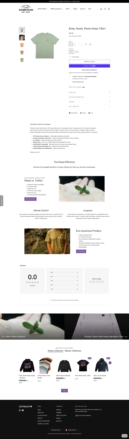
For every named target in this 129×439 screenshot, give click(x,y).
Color (71, 49)
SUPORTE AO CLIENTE (43, 424)
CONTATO (40, 418)
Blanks (75, 9)
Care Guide (72, 92)
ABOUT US (58, 421)
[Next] (110, 362)
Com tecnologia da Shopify (76, 433)
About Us (82, 9)
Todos (64, 390)
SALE (89, 9)
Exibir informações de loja (78, 81)
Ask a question (74, 106)
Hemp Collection (55, 350)
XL (86, 44)
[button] (64, 272)
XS (71, 44)
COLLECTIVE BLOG (42, 415)
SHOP (67, 9)
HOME (39, 410)
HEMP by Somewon (56, 9)
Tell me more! (81, 251)
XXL (90, 44)
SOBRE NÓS (41, 412)
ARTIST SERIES (42, 9)
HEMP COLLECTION (61, 415)
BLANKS (58, 418)
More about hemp (30, 199)
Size (70, 41)
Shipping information (76, 97)
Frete (70, 36)
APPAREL (58, 410)
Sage (71, 52)
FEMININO (58, 412)
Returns (71, 101)
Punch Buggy (67, 433)
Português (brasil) (55, 430)
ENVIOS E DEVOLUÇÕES (44, 421)
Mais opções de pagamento (89, 70)
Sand (77, 52)
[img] (32, 282)
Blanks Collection (73, 350)
